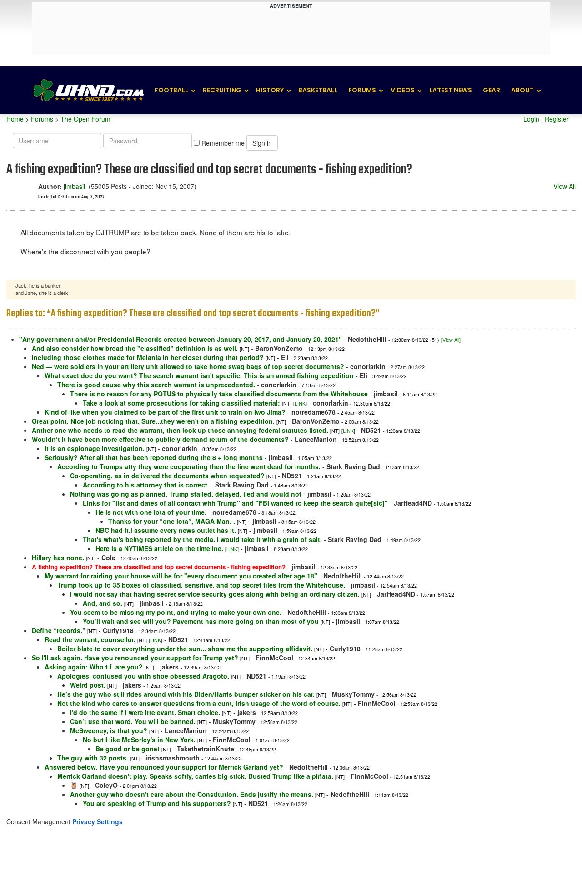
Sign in (262, 142)
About (522, 90)
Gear (491, 90)
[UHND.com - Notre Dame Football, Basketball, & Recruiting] (88, 90)
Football (171, 90)
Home (15, 118)
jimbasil (74, 186)
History (270, 90)
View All (564, 186)
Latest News (450, 90)
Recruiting (222, 90)
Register (557, 118)
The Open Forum (85, 118)
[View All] (451, 339)
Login (531, 118)
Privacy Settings (97, 821)
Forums (362, 90)
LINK (300, 403)
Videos (403, 90)
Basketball (317, 90)
